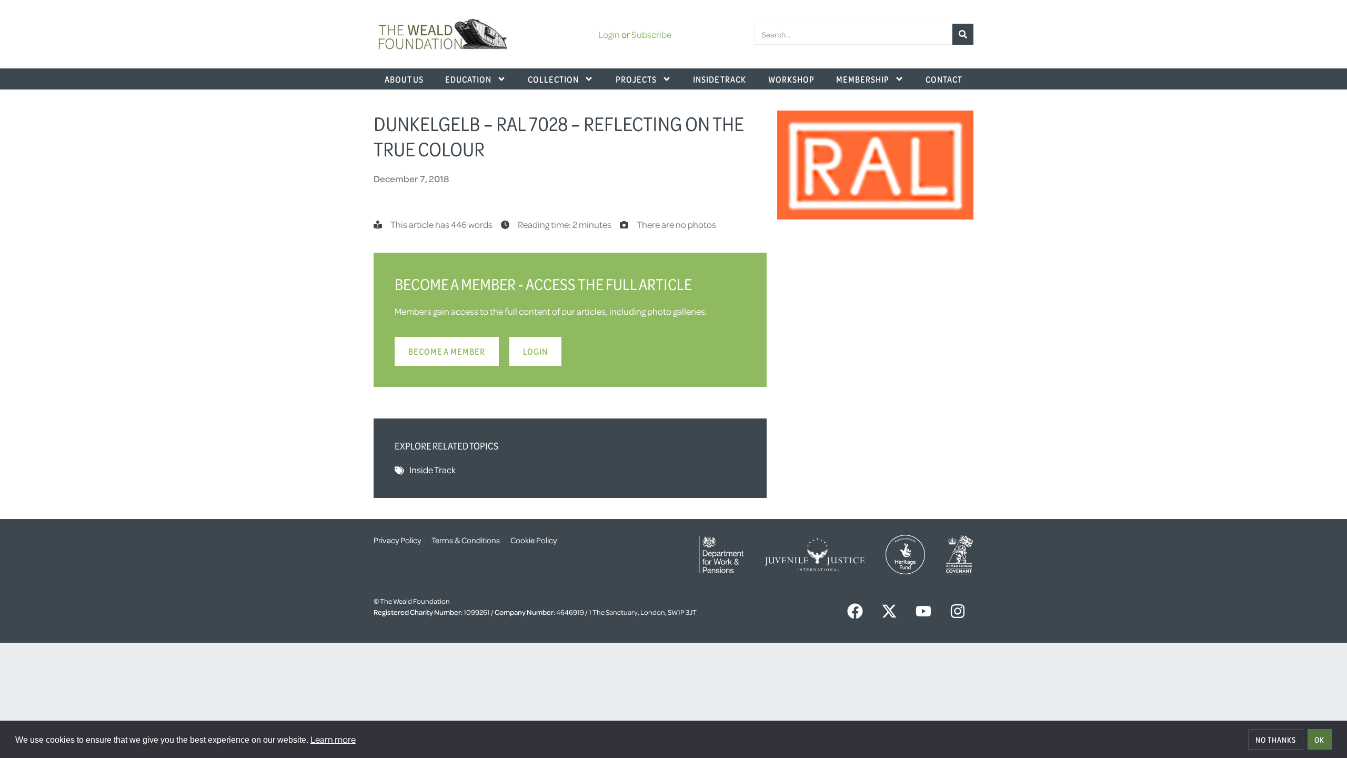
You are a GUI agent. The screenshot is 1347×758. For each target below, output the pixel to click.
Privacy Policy (397, 540)
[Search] (962, 34)
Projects (636, 79)
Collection (553, 79)
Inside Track (719, 79)
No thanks (1275, 739)
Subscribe (651, 34)
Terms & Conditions (465, 540)
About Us (404, 79)
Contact (944, 79)
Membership (862, 79)
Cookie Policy (533, 540)
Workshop (791, 79)
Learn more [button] (333, 739)
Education (468, 79)
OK (1319, 739)
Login (609, 34)
